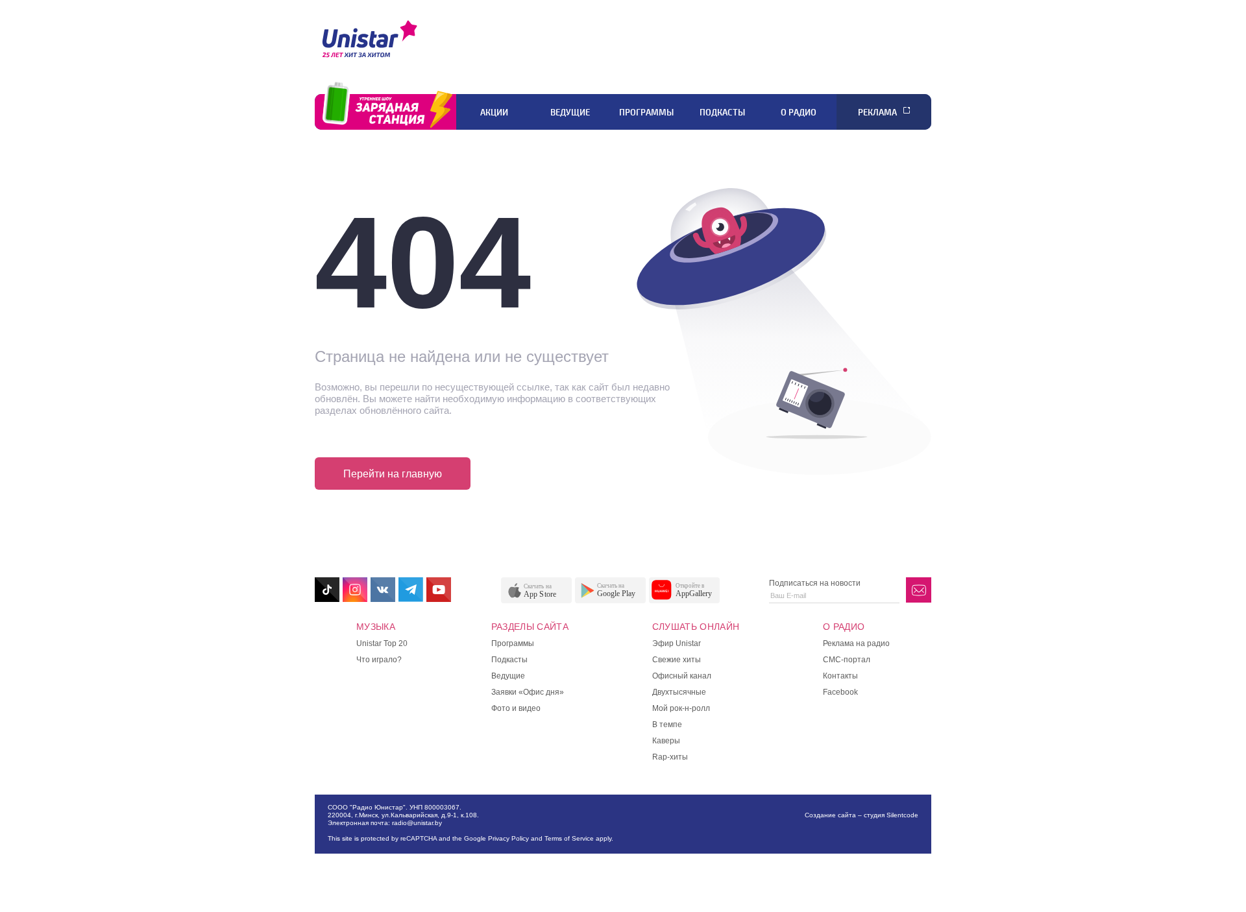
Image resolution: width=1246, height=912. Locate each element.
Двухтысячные (679, 692)
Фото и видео (516, 708)
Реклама (877, 112)
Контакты (840, 675)
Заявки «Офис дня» (527, 692)
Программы (646, 112)
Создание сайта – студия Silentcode (861, 815)
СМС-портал (846, 659)
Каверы (666, 740)
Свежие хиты (676, 659)
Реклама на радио (856, 643)
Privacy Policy (508, 838)
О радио (798, 112)
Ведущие (570, 112)
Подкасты (722, 112)
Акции (494, 112)
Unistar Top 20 (382, 643)
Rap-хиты (670, 757)
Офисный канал (681, 675)
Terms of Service (569, 838)
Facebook (840, 692)
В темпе (667, 724)
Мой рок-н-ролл (681, 708)
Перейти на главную (392, 473)
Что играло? (379, 659)
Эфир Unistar (676, 643)
